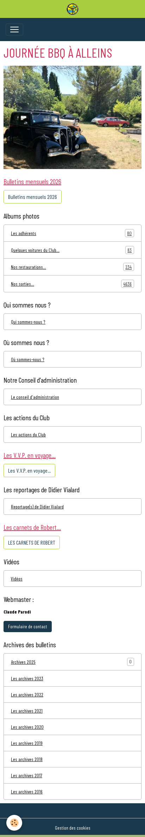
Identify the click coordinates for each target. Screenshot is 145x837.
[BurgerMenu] (14, 29)
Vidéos (17, 579)
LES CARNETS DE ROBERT (31, 542)
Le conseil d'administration (35, 397)
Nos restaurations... (71, 267)
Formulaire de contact (27, 626)
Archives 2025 (23, 662)
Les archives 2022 (27, 695)
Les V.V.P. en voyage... (29, 470)
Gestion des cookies (72, 828)
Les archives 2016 (27, 791)
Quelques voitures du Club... (71, 250)
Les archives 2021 (27, 711)
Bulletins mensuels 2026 (32, 196)
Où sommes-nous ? (27, 359)
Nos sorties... (71, 284)
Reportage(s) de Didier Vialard (37, 507)
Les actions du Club (28, 434)
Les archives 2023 (27, 678)
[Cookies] (14, 823)
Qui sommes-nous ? (28, 322)
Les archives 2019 (27, 743)
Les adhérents (71, 233)
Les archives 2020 (27, 727)
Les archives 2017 (26, 775)
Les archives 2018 (27, 759)
